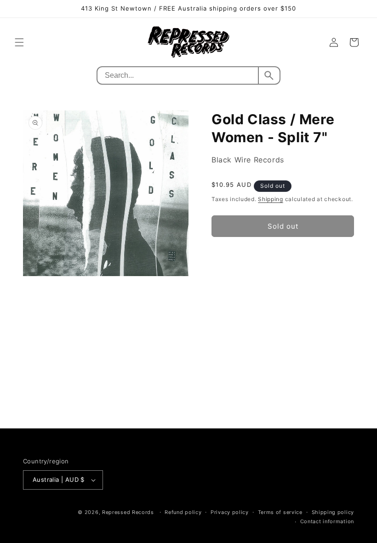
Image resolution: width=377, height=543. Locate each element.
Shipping (270, 199)
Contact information (327, 521)
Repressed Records (128, 512)
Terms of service (280, 512)
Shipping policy (333, 512)
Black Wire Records (247, 159)
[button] (19, 42)
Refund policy (183, 512)
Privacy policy (230, 512)
